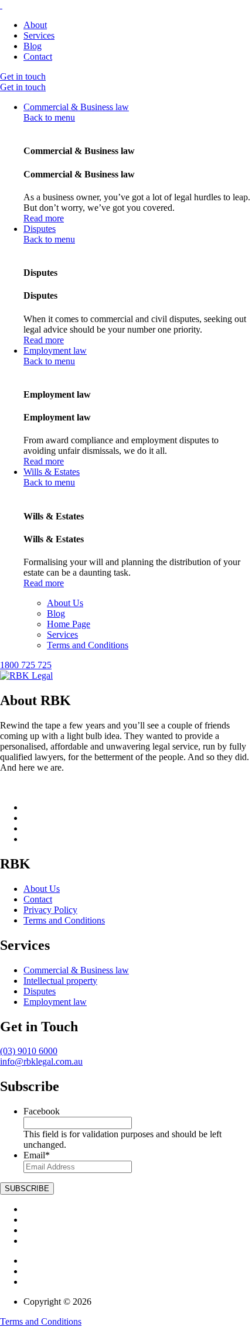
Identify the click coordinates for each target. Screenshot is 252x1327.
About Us (65, 603)
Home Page (68, 624)
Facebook (41, 1111)
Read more (43, 218)
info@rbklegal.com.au (41, 1061)
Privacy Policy (50, 910)
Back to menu (49, 117)
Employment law (55, 350)
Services (39, 35)
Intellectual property (60, 981)
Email (36, 1155)
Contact (37, 56)
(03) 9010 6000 (28, 1051)
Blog (32, 46)
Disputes (39, 229)
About (35, 25)
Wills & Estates (51, 472)
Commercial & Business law (76, 107)
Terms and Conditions (87, 645)
